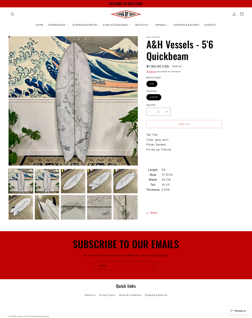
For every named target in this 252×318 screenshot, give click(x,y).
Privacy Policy (107, 295)
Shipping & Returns (156, 295)
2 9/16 (155, 98)
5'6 (153, 84)
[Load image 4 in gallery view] (99, 181)
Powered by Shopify (39, 316)
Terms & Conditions (130, 295)
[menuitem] (39, 25)
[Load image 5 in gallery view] (125, 181)
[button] (12, 14)
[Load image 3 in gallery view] (73, 181)
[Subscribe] (153, 266)
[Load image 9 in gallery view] (99, 207)
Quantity (151, 105)
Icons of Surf (23, 316)
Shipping (151, 71)
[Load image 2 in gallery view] (47, 181)
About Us (90, 295)
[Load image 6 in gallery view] (21, 207)
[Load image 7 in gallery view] (47, 207)
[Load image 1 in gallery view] (21, 181)
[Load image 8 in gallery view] (73, 207)
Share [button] (153, 212)
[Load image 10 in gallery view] (125, 207)
